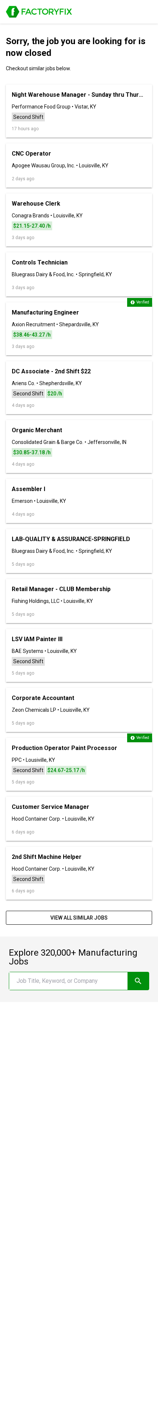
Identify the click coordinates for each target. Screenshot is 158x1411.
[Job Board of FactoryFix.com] (39, 12)
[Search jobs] (138, 981)
